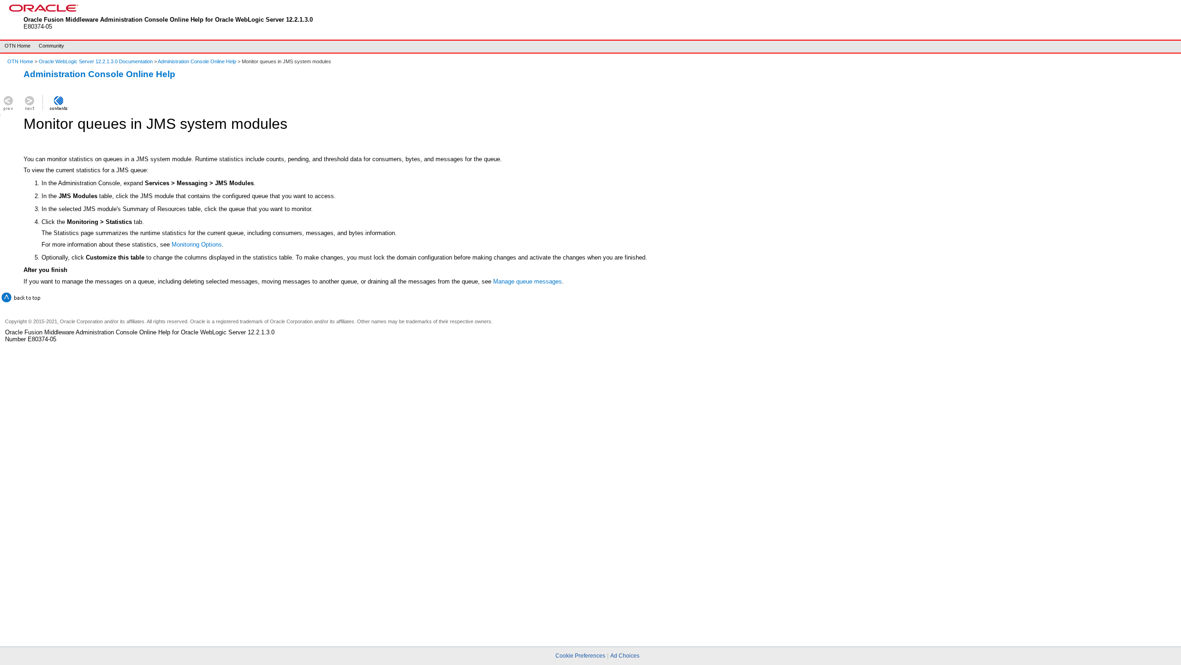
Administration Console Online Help (197, 61)
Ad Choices (624, 656)
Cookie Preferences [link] (580, 656)
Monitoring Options (197, 244)
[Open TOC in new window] (58, 110)
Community (51, 45)
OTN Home (17, 45)
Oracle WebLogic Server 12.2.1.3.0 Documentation (96, 61)
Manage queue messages (527, 281)
